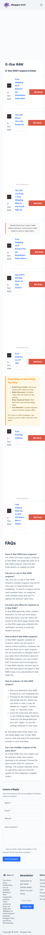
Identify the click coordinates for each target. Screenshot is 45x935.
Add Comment (11, 827)
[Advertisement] (22, 33)
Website (8, 818)
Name (8, 803)
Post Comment (11, 859)
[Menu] (41, 5)
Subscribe (27, 906)
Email (7, 810)
